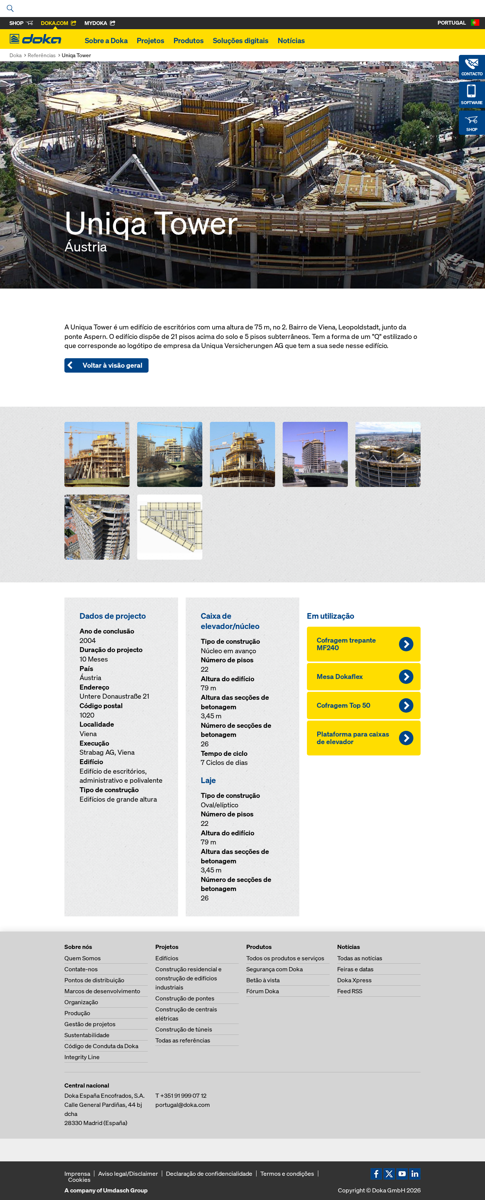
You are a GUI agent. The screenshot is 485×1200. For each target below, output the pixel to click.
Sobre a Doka (106, 40)
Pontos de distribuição (94, 980)
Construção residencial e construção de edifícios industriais (188, 978)
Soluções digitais (241, 40)
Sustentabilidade (87, 1035)
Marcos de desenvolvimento (102, 991)
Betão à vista (263, 980)
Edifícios (166, 958)
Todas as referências (182, 1040)
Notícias (291, 40)
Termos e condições (287, 1173)
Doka (15, 55)
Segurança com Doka (274, 969)
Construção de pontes (184, 998)
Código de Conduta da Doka (101, 1046)
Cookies (79, 1179)
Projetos (150, 40)
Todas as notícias (359, 958)
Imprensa (77, 1173)
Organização (81, 1002)
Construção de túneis (183, 1029)
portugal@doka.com (182, 1104)
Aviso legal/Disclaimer (128, 1173)
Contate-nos (81, 969)
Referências (42, 55)
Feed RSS (349, 991)
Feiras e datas (355, 969)
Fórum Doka (262, 991)
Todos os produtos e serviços (285, 958)
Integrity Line (82, 1057)
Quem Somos (82, 958)
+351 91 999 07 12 (183, 1095)
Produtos (189, 40)
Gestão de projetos (90, 1024)
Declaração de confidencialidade (209, 1173)
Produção (77, 1013)
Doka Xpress (354, 980)
